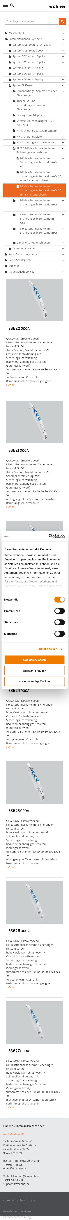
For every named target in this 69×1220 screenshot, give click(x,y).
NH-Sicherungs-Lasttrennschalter (37, 131)
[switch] (60, 612)
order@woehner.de (14, 1168)
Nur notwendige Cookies (34, 681)
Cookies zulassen (34, 659)
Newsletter (10, 1211)
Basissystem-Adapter (29, 115)
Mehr (11, 385)
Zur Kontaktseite (13, 1134)
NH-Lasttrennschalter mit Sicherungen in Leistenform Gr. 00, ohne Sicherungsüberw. (41, 176)
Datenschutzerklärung (17, 1217)
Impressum (26, 1211)
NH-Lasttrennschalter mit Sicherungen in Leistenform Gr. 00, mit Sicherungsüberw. (41, 190)
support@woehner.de (16, 1184)
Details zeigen (48, 648)
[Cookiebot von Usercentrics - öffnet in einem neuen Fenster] (49, 536)
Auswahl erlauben (34, 670)
